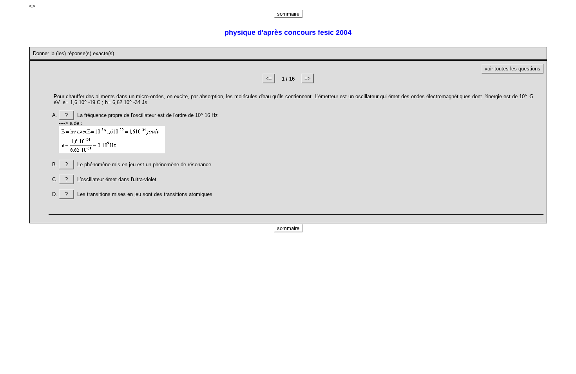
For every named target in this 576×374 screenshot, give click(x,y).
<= (269, 78)
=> (307, 78)
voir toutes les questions (512, 69)
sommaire (288, 14)
